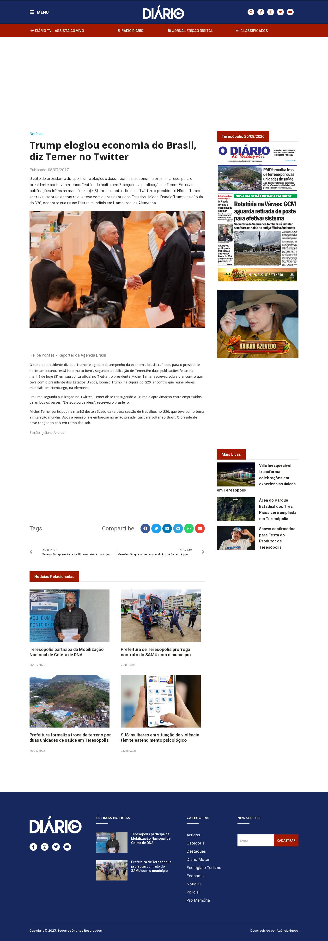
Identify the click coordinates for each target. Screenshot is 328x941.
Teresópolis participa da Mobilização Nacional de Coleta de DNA (67, 652)
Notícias (36, 134)
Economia (196, 875)
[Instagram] (270, 12)
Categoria (196, 843)
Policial (193, 892)
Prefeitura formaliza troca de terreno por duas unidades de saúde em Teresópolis (70, 737)
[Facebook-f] (260, 12)
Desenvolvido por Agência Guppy (274, 930)
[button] (251, 12)
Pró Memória (198, 900)
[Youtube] (290, 12)
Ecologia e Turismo (204, 867)
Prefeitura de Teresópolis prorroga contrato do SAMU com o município (156, 652)
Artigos (193, 834)
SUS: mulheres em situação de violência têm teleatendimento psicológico (160, 737)
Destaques (196, 851)
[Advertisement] (164, 79)
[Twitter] (280, 12)
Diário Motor (198, 859)
